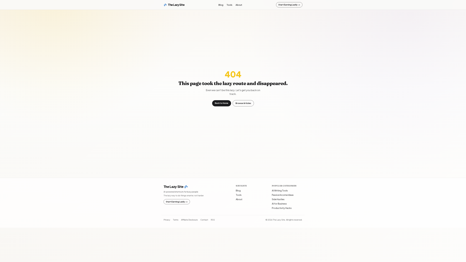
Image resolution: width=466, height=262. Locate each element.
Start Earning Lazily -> (289, 5)
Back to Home (221, 103)
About (239, 4)
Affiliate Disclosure (189, 220)
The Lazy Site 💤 (176, 186)
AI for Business (279, 203)
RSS (213, 220)
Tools (229, 4)
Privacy (167, 220)
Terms (175, 220)
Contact (204, 220)
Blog (220, 4)
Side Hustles (278, 199)
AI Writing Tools (280, 190)
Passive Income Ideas (283, 194)
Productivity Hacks (282, 208)
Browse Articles (243, 103)
